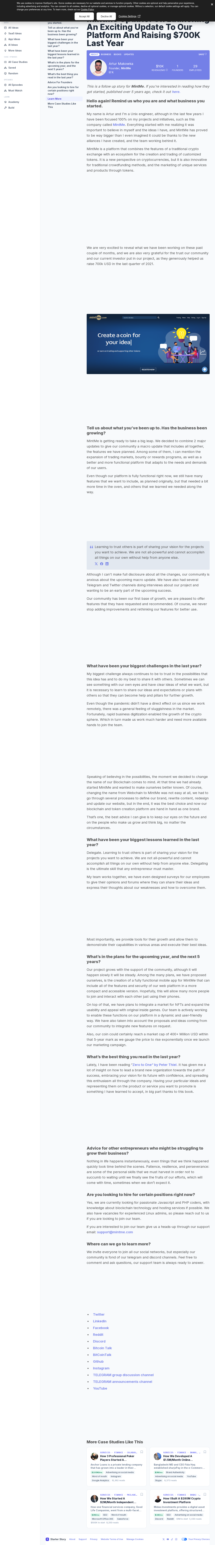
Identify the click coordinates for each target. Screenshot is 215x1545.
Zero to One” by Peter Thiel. (155, 1065)
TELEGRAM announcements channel (122, 1382)
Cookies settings (127, 16)
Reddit (98, 1335)
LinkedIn (99, 1321)
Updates (129, 54)
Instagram (101, 1368)
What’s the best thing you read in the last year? (63, 76)
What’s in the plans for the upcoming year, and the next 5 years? (63, 66)
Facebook (101, 1328)
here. (176, 92)
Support (83, 1539)
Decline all (106, 16)
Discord (99, 1341)
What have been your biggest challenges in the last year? (63, 42)
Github (98, 1361)
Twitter (99, 1314)
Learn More (54, 98)
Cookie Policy (87, 9)
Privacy (93, 1539)
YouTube (100, 1388)
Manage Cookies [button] (134, 1539)
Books (117, 54)
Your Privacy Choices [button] (199, 1539)
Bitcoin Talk (102, 1348)
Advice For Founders (60, 82)
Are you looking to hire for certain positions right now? (63, 90)
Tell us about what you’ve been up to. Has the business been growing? (63, 31)
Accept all (84, 16)
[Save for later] (141, 1452)
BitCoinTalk (102, 1355)
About (94, 54)
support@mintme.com (115, 1232)
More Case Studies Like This (62, 105)
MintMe (126, 68)
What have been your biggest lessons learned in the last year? (63, 54)
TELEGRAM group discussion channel (123, 1375)
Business (106, 54)
